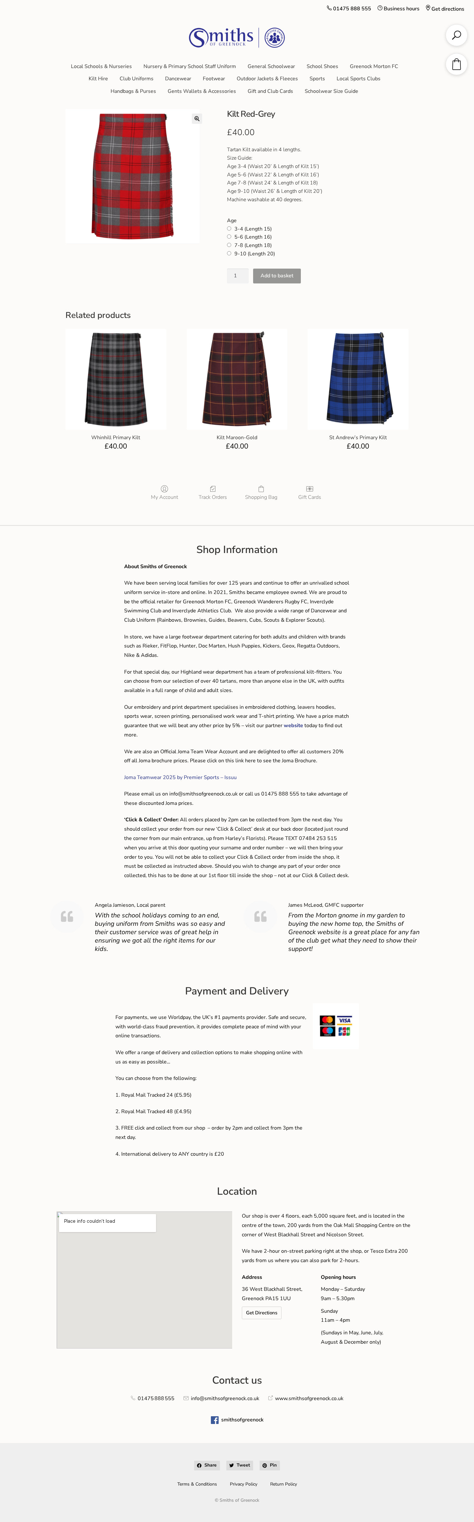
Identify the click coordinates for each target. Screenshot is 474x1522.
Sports (317, 78)
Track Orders (213, 497)
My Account (164, 497)
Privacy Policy (243, 1484)
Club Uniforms (136, 78)
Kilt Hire (98, 78)
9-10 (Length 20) (254, 253)
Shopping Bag (261, 497)
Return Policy (283, 1484)
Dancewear (178, 78)
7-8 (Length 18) (253, 245)
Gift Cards (309, 497)
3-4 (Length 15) (253, 228)
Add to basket (277, 275)
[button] (197, 119)
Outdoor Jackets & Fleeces (267, 78)
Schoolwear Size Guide (331, 91)
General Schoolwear (271, 66)
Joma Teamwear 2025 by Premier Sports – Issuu (180, 777)
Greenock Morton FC (374, 66)
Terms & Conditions (197, 1484)
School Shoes (322, 66)
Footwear (214, 78)
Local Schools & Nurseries (101, 66)
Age (232, 220)
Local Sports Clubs (358, 78)
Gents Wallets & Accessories (202, 91)
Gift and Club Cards (270, 91)
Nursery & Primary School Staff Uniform (189, 66)
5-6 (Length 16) (253, 237)
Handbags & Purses (133, 91)
